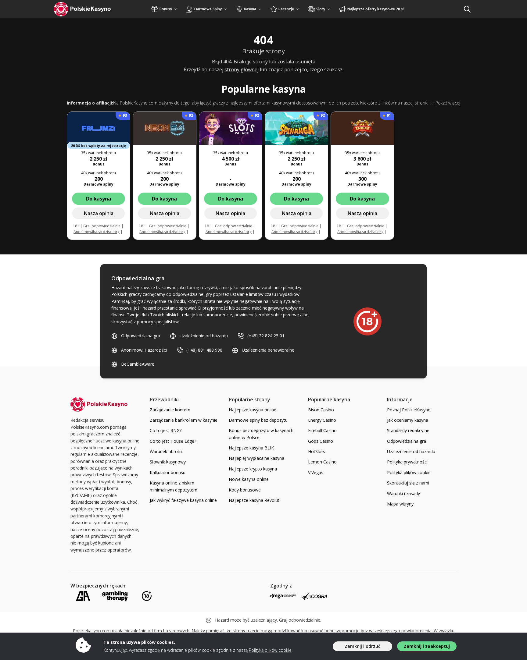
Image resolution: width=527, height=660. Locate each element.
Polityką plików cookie (270, 650)
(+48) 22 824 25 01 (266, 336)
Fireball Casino (322, 430)
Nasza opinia (98, 213)
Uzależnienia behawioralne (268, 350)
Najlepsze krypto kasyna (253, 469)
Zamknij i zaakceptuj (427, 646)
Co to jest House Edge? (173, 441)
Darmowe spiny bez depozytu (258, 420)
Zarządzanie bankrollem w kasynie (183, 420)
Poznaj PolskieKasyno (409, 410)
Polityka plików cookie (409, 472)
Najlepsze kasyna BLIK (251, 448)
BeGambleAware (137, 364)
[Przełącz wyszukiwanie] (467, 9)
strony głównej (241, 69)
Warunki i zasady (403, 493)
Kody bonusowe (245, 490)
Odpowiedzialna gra (140, 336)
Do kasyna (98, 198)
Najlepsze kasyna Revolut (254, 500)
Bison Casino (321, 410)
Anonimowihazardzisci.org (96, 231)
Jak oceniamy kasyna (407, 420)
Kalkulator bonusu (167, 472)
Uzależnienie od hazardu (204, 336)
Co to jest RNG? (165, 430)
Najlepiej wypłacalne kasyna (256, 458)
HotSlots (316, 451)
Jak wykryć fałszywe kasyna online (183, 500)
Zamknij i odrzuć (362, 646)
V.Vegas (315, 472)
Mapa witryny (400, 504)
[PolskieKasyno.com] (88, 9)
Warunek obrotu (166, 451)
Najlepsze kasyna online (252, 410)
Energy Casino (322, 420)
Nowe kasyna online (249, 479)
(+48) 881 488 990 (204, 350)
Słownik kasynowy (168, 462)
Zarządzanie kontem (170, 410)
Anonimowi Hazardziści (144, 350)
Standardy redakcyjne (408, 430)
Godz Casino (320, 441)
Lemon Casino (322, 462)
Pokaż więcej (448, 103)
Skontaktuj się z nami (408, 483)
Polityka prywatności (407, 462)
